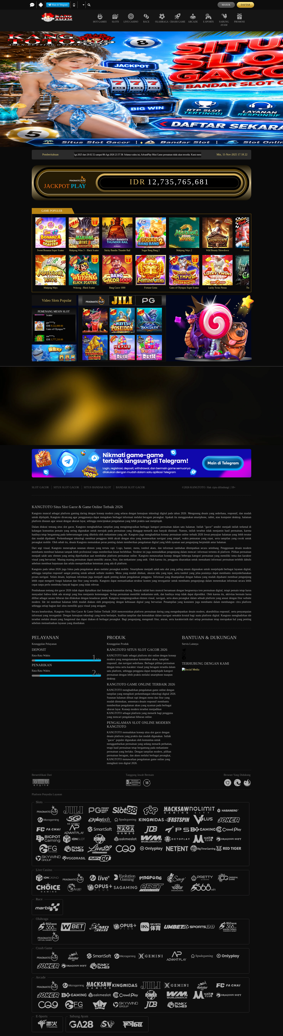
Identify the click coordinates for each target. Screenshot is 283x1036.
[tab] (95, 300)
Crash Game (177, 21)
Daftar (245, 4)
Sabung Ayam (224, 23)
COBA (97, 316)
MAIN (53, 232)
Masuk (226, 4)
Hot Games (100, 21)
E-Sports (208, 21)
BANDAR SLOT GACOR (130, 487)
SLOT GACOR (40, 487)
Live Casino (131, 21)
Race (146, 21)
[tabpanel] (141, 89)
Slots (115, 21)
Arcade (193, 21)
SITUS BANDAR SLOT (97, 487)
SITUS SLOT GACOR (66, 487)
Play (78, 186)
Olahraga (161, 21)
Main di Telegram (60, 4)
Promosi (239, 21)
